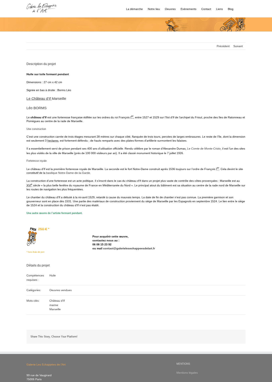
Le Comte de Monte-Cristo (204, 148)
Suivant (238, 46)
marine (53, 305)
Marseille (46, 99)
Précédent (223, 46)
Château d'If (57, 300)
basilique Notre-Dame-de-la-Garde (68, 172)
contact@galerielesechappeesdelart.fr (129, 248)
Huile (52, 275)
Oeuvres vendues (60, 290)
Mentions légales (187, 372)
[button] (239, 8)
